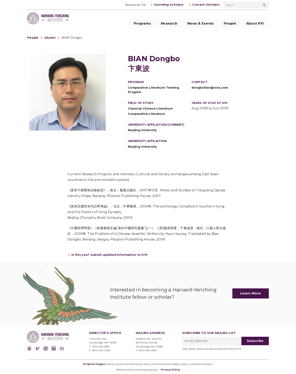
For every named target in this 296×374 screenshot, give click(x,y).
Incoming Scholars (168, 4)
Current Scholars (205, 4)
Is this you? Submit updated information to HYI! (109, 255)
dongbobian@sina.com (209, 87)
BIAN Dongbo (72, 37)
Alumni (50, 37)
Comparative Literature (146, 114)
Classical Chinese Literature (150, 108)
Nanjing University (142, 130)
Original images (94, 364)
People (32, 37)
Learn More (250, 293)
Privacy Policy (170, 369)
